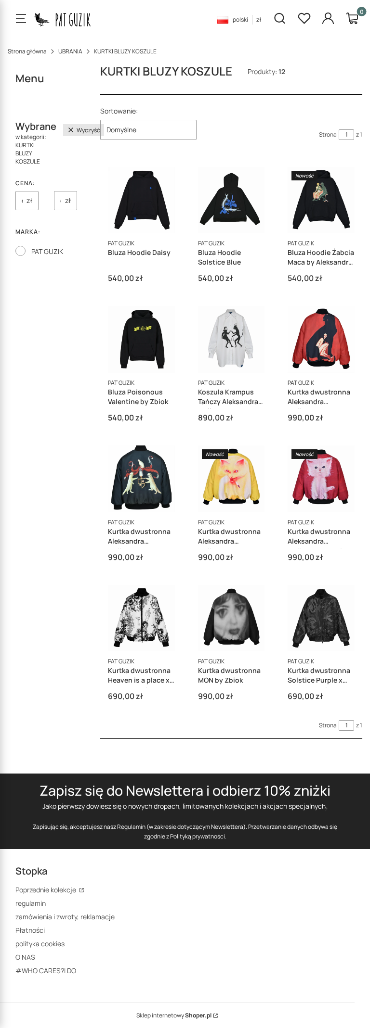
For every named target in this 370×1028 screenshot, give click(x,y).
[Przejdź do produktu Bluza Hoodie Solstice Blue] (231, 200)
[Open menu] (20, 19)
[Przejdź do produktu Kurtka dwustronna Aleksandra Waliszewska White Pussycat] (321, 478)
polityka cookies (40, 943)
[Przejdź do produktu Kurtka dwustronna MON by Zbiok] (231, 618)
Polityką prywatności (197, 836)
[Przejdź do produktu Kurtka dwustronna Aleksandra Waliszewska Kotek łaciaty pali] (231, 478)
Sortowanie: (119, 110)
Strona (328, 134)
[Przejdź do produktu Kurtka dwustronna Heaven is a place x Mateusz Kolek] (141, 618)
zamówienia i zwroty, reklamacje (65, 916)
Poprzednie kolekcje (46, 889)
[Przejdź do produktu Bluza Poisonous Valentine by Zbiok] (141, 339)
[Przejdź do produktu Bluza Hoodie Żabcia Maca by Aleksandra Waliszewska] (321, 200)
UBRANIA (70, 51)
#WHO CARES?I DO (45, 970)
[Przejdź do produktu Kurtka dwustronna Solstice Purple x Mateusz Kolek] (321, 618)
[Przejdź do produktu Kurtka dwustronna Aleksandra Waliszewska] (321, 339)
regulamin (30, 903)
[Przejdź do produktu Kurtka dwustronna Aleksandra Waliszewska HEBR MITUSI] (141, 478)
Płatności (30, 930)
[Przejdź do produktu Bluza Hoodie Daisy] (141, 200)
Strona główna (27, 51)
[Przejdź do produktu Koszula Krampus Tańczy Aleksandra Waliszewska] (231, 339)
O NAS (25, 957)
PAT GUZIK (47, 251)
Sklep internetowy (173, 1015)
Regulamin (131, 827)
